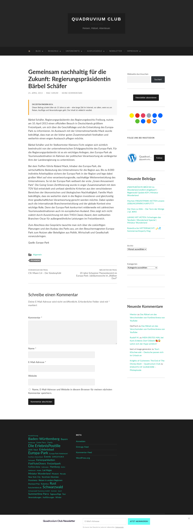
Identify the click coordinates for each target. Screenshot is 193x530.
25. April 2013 (35, 93)
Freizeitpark (54, 463)
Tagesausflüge (55, 494)
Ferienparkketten (45, 460)
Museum (55, 474)
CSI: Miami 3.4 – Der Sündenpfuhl (44, 271)
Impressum (132, 51)
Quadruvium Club (96, 19)
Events (47, 456)
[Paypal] (143, 121)
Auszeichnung (33, 435)
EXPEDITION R (58, 457)
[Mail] (132, 115)
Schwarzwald (53, 487)
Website (32, 376)
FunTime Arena (34, 467)
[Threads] (149, 115)
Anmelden (80, 441)
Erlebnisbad (46, 449)
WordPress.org (83, 458)
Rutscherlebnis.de (34, 487)
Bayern (64, 439)
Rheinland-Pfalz (34, 484)
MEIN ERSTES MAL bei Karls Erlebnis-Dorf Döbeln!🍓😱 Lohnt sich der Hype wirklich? (146, 341)
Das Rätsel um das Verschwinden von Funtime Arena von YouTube (147, 317)
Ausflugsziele (94, 51)
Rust (53, 483)
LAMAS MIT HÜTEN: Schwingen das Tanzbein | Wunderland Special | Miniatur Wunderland (144, 220)
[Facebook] (155, 115)
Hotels (39, 470)
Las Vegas (47, 470)
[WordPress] (149, 121)
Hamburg (55, 467)
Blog (38, 51)
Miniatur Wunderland (39, 474)
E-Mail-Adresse (37, 362)
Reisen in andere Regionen (50, 480)
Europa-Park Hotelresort (58, 454)
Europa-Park (38, 453)
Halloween (45, 467)
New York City (34, 477)
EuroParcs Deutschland (35, 457)
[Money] (155, 121)
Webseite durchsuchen (137, 74)
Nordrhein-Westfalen (50, 477)
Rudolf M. (134, 338)
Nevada (63, 474)
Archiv (130, 246)
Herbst (63, 467)
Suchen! (158, 79)
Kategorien (132, 264)
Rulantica (45, 484)
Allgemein (37, 255)
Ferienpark (31, 460)
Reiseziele (53, 51)
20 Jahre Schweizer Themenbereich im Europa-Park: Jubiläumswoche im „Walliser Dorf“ (96, 274)
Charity (50, 443)
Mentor (133, 314)
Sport (60, 491)
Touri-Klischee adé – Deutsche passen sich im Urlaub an (146, 352)
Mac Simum (52, 93)
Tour (64, 494)
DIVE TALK (33, 450)
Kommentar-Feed (84, 452)
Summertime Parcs (38, 494)
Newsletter (115, 51)
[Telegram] (160, 115)
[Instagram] (143, 115)
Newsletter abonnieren (146, 98)
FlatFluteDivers (37, 463)
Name (32, 348)
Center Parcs (41, 443)
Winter (58, 497)
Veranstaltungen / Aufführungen (41, 497)
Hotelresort (32, 470)
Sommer (54, 491)
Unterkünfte (73, 51)
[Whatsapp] (137, 121)
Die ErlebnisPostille (44, 445)
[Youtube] (137, 115)
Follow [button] (159, 158)
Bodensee (31, 442)
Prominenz (35, 260)
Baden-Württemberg (44, 439)
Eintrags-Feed (82, 447)
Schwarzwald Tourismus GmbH (39, 491)
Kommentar (35, 318)
